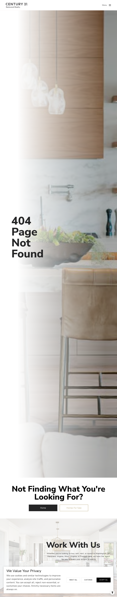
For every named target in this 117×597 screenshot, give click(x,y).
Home (43, 508)
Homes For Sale (73, 508)
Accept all (103, 580)
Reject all (73, 580)
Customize (88, 580)
